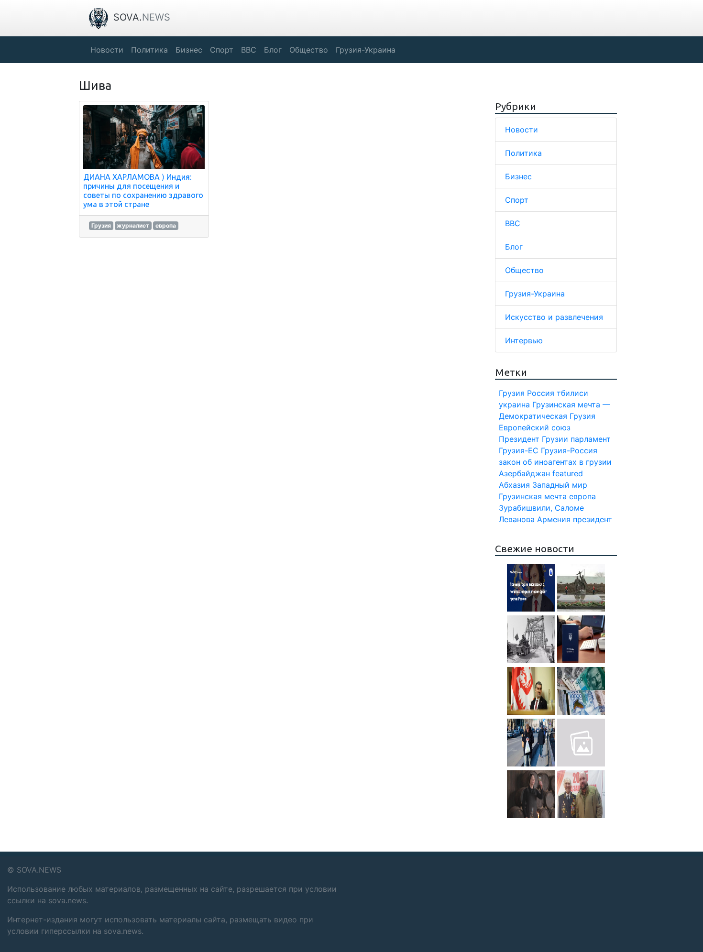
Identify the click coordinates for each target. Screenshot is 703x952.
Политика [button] (149, 50)
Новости (521, 129)
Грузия (101, 225)
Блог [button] (273, 50)
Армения (554, 519)
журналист (133, 225)
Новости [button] (106, 50)
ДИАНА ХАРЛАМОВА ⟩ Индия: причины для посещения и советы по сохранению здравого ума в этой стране (143, 191)
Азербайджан (524, 473)
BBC (512, 223)
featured (567, 473)
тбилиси (572, 393)
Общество (524, 270)
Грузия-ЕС (518, 450)
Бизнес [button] (189, 50)
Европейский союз (535, 427)
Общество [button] (308, 50)
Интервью (524, 340)
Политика (523, 153)
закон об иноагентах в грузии (555, 462)
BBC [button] (248, 50)
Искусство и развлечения (554, 317)
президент (592, 519)
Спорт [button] (221, 50)
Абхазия (514, 485)
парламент (591, 439)
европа (165, 225)
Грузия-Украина (535, 293)
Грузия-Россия (569, 450)
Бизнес (518, 176)
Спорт (516, 200)
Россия (540, 393)
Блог (514, 247)
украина (514, 404)
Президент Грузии (533, 439)
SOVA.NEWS (39, 870)
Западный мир (559, 485)
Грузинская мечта (533, 496)
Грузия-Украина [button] (365, 50)
